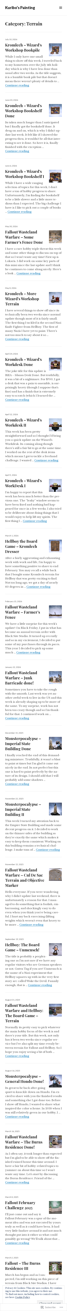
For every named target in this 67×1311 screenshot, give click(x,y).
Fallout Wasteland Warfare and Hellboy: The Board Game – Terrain (24, 1013)
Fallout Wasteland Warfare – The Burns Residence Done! (23, 1142)
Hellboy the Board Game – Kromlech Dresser (21, 546)
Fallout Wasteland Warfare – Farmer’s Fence (22, 612)
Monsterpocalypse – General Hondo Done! (24, 1079)
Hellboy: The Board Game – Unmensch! (22, 947)
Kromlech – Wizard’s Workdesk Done (23, 362)
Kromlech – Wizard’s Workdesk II (23, 422)
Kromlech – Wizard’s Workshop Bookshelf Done (23, 110)
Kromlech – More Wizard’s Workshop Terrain (22, 298)
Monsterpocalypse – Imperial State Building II (23, 809)
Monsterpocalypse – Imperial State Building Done (23, 743)
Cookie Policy (22, 1297)
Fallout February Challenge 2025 (20, 1205)
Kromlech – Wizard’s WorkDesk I (23, 483)
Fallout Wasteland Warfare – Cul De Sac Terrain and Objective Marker (24, 877)
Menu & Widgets (61, 11)
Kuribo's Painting (20, 7)
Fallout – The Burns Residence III (22, 1266)
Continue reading (17, 85)
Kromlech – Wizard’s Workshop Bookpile (23, 47)
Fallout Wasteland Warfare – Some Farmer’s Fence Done (24, 237)
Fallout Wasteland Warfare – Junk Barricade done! (21, 677)
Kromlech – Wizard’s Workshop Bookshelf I (24, 174)
